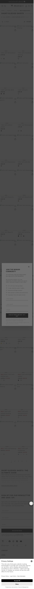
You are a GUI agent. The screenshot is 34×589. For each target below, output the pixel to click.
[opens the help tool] (31, 503)
